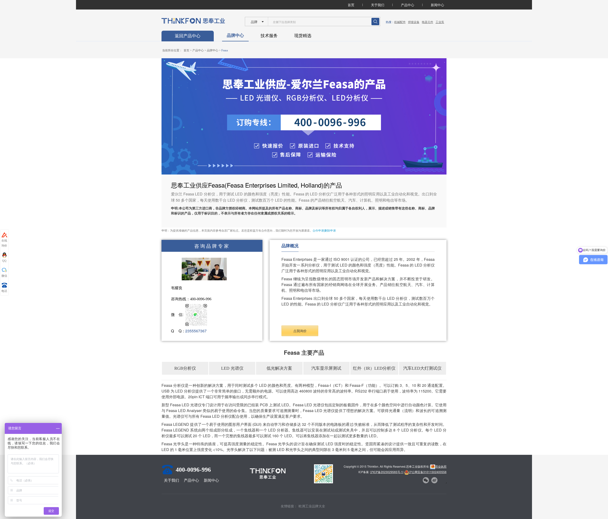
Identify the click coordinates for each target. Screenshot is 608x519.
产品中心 (407, 4)
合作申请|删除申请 (324, 230)
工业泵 (440, 22)
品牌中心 (235, 35)
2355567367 (196, 331)
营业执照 (440, 466)
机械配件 (400, 22)
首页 (351, 4)
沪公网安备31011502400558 (427, 472)
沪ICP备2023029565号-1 (386, 472)
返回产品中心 (187, 36)
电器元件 (427, 22)
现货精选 (302, 35)
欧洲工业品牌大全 (312, 506)
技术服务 (269, 35)
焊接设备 (413, 22)
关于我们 (377, 4)
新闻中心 (437, 4)
